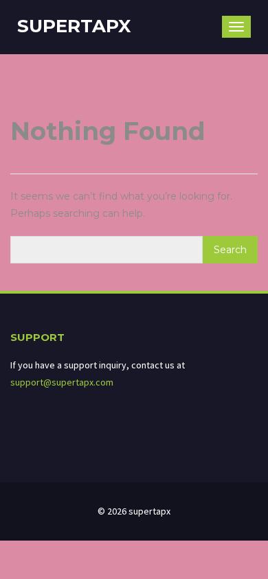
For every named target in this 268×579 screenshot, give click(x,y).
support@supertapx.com (61, 382)
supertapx (74, 26)
